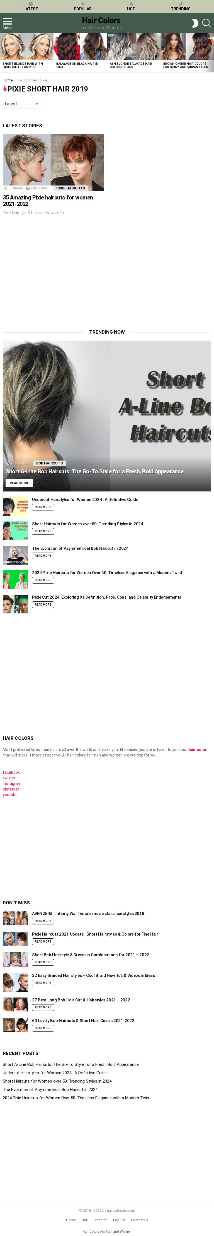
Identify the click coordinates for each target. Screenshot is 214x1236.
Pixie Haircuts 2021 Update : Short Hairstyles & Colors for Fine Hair (95, 934)
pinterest (11, 789)
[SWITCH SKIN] (195, 23)
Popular (83, 9)
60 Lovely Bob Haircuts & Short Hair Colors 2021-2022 (83, 1020)
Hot (131, 9)
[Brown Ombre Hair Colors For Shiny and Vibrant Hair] (187, 46)
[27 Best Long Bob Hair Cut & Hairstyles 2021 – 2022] (15, 1005)
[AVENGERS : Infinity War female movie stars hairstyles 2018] (15, 918)
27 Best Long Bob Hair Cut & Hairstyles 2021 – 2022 (81, 1000)
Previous (3, 52)
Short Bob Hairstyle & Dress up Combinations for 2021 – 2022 (90, 954)
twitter (9, 778)
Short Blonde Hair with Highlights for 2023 (23, 65)
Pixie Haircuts (70, 188)
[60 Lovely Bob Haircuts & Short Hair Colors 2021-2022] (15, 1025)
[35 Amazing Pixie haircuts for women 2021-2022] (53, 162)
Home (71, 1220)
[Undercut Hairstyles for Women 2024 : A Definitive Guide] (15, 506)
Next (211, 52)
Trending (181, 9)
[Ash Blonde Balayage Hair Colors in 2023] (133, 46)
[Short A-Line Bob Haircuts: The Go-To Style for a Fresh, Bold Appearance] (107, 416)
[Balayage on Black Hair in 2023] (80, 46)
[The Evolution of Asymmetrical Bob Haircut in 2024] (15, 555)
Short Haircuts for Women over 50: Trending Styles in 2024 (87, 523)
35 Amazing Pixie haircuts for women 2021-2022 (48, 200)
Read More (43, 507)
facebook (11, 772)
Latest (30, 9)
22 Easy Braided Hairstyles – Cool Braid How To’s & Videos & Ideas (93, 975)
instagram (12, 783)
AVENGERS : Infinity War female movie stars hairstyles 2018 (88, 913)
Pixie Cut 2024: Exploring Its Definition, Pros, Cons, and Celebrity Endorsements (106, 597)
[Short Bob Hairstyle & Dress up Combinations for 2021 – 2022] (15, 959)
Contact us (139, 1220)
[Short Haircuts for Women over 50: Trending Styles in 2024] (15, 530)
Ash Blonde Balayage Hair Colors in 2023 (131, 65)
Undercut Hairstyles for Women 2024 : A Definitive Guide (85, 499)
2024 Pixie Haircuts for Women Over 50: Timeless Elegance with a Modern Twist (107, 572)
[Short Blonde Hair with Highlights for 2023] (27, 46)
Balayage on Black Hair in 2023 (77, 65)
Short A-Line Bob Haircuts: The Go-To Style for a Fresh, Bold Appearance (71, 1064)
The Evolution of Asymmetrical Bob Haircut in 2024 (80, 548)
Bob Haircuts (49, 463)
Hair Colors (101, 20)
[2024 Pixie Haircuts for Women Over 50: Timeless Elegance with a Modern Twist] (15, 579)
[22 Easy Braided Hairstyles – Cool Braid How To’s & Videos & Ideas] (15, 982)
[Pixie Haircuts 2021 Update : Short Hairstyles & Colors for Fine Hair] (15, 939)
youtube (10, 794)
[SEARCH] (206, 23)
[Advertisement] (49, 276)
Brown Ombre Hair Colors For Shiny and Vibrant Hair (185, 65)
